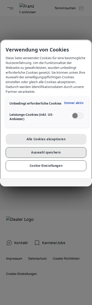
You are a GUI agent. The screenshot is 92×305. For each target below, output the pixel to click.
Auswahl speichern (46, 152)
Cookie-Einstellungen (46, 166)
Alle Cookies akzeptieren (46, 139)
